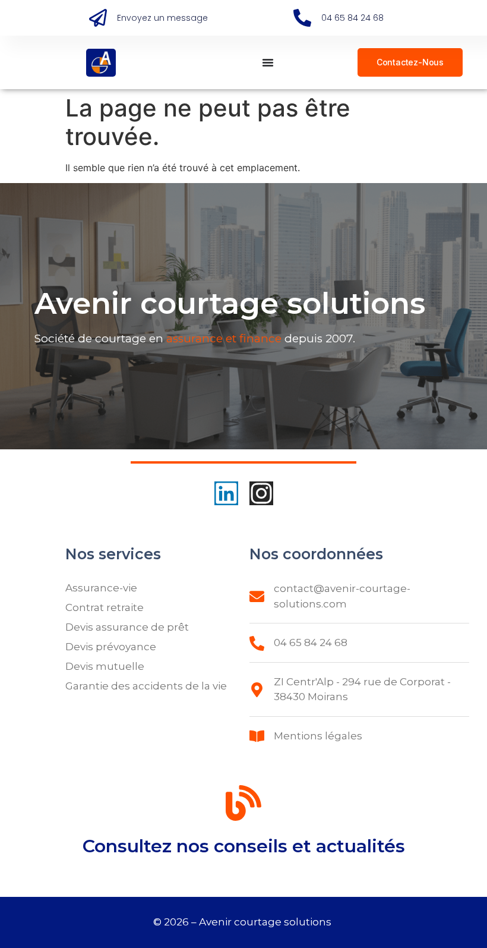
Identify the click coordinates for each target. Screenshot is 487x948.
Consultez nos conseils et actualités (244, 846)
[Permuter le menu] (268, 62)
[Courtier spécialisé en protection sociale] (101, 63)
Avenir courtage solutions (266, 922)
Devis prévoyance (110, 647)
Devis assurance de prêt (127, 627)
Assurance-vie (101, 588)
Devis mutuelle (104, 666)
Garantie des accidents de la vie (146, 686)
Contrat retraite (104, 607)
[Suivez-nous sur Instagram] (261, 493)
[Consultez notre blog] (243, 805)
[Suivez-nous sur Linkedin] (226, 493)
